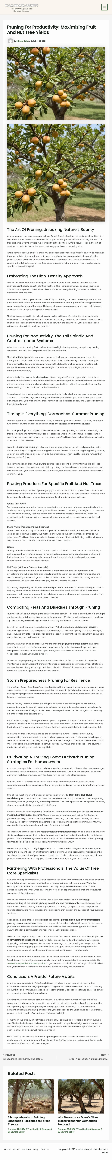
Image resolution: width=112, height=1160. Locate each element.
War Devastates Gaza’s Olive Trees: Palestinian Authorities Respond (78, 1120)
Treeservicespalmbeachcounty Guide (26, 963)
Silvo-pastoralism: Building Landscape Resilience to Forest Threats (29, 1120)
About (16, 1149)
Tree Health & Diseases (39, 1129)
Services (26, 1149)
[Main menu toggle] (104, 7)
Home (7, 1149)
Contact (45, 1149)
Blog (35, 1149)
